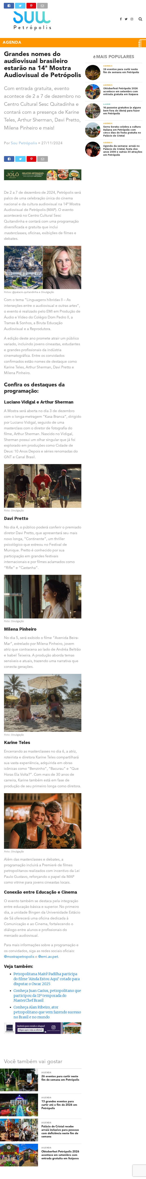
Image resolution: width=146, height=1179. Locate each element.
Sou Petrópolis (24, 143)
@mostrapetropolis (19, 957)
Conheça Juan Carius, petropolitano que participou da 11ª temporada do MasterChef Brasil (47, 996)
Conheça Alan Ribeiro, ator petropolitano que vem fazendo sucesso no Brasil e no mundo (47, 1012)
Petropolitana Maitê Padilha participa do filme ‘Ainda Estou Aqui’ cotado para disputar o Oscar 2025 (46, 979)
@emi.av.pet (48, 957)
